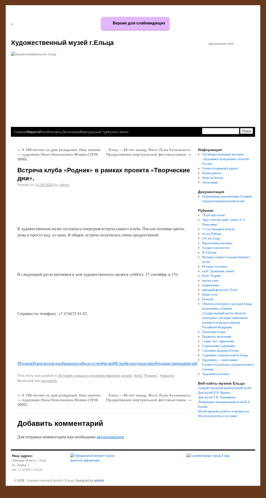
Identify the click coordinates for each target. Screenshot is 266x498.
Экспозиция (71, 131)
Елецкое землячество (216, 247)
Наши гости (209, 294)
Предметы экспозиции (216, 336)
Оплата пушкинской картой (220, 168)
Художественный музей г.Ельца (62, 42)
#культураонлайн (140, 363)
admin (65, 184)
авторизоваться (110, 436)
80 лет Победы (211, 233)
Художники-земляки (215, 374)
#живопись (71, 363)
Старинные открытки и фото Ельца (225, 355)
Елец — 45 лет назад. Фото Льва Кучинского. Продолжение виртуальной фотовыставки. (148, 152)
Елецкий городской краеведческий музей (224, 388)
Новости (33, 131)
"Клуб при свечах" (214, 215)
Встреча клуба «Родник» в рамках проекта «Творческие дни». (103, 173)
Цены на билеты (212, 177)
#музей (107, 363)
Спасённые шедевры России (220, 350)
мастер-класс (210, 280)
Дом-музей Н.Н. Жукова (214, 392)
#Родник (25, 363)
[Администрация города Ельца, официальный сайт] (208, 455)
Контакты (55, 131)
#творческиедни (47, 363)
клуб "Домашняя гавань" (218, 271)
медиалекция (210, 285)
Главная (20, 131)
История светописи (214, 266)
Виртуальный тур (94, 131)
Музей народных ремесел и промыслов (223, 411)
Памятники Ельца (213, 332)
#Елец (119, 363)
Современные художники (218, 346)
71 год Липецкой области (218, 229)
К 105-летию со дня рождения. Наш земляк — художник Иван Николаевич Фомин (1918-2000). (59, 154)
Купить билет (118, 131)
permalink (49, 380)
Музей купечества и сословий (217, 416)
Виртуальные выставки (217, 243)
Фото (44, 131)
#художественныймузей (176, 363)
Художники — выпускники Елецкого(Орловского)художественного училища (228, 364)
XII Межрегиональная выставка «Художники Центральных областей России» (225, 159)
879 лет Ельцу (211, 238)
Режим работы (211, 173)
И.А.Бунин (209, 252)
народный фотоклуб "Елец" (220, 290)
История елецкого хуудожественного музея (95, 375)
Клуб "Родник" (146, 375)
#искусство (91, 363)
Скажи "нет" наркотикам (218, 341)
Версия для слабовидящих (138, 23)
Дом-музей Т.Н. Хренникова (216, 397)
